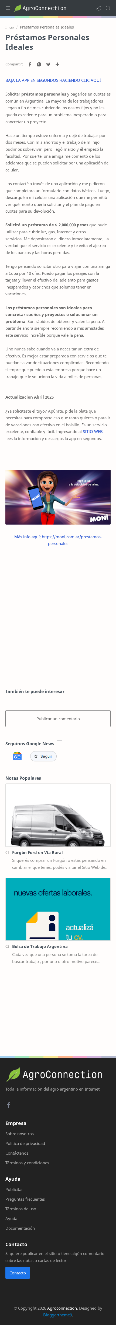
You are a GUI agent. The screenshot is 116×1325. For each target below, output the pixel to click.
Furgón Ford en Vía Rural (37, 852)
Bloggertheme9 (57, 1314)
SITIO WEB (93, 431)
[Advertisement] (58, 617)
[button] (99, 8)
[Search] (108, 8)
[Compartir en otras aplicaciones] (57, 64)
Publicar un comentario (58, 718)
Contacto (17, 1272)
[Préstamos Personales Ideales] (58, 497)
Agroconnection (62, 1308)
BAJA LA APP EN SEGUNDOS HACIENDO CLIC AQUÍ (53, 80)
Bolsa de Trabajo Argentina (40, 946)
